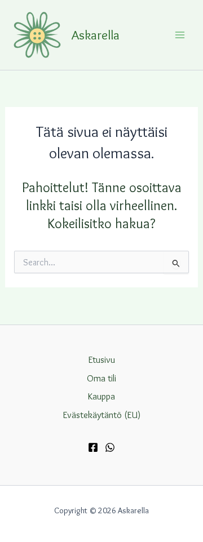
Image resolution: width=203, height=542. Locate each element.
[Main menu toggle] (179, 35)
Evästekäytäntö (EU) (101, 414)
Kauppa (101, 396)
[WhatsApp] (110, 447)
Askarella (96, 34)
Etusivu (102, 359)
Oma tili (101, 378)
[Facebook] (93, 447)
